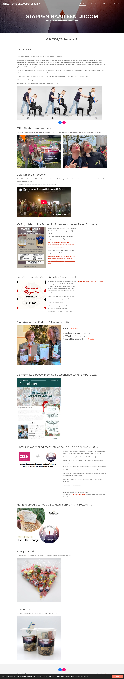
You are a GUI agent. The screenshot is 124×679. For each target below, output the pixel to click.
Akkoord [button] (117, 676)
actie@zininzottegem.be (79, 494)
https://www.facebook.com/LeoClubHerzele (90, 281)
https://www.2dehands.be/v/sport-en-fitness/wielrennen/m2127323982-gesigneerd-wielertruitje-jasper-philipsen (61, 245)
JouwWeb (105, 673)
